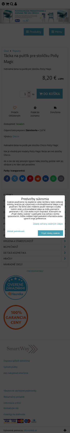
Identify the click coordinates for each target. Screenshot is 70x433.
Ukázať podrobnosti (15, 231)
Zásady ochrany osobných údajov (48, 223)
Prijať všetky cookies (50, 233)
